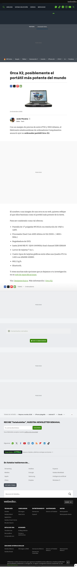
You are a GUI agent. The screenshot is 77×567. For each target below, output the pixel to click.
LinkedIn (44, 443)
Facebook (11, 86)
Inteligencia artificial (59, 476)
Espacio (55, 469)
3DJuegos (21, 511)
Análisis (31, 469)
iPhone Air (51, 59)
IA (64, 59)
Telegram (63, 7)
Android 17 (52, 414)
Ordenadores (29, 287)
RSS (36, 443)
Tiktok (59, 7)
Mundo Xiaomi (9, 523)
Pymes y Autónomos (22, 534)
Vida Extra (21, 514)
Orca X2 (48, 280)
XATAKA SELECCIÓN (21, 7)
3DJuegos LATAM (23, 549)
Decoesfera (8, 533)
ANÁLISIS (9, 7)
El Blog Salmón (23, 530)
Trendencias (8, 530)
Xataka (7, 511)
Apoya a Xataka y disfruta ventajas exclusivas (37, 452)
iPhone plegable (40, 414)
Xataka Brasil (9, 551)
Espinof (34, 514)
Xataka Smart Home (11, 520)
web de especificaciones (25, 274)
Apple (6, 476)
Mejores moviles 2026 (25, 414)
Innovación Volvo (42, 26)
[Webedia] (72, 1)
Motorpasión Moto (65, 514)
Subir (67, 502)
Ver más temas (10, 485)
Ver (39, 341)
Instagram (66, 7)
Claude (60, 414)
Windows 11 (56, 480)
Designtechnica (21, 280)
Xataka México (9, 549)
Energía (31, 472)
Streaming (8, 469)
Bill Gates (9, 59)
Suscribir (37, 428)
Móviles (7, 472)
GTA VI (59, 59)
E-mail (21, 86)
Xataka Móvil (9, 514)
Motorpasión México (64, 549)
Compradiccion (9, 536)
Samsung (32, 476)
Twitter (73, 7)
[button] (23, 119)
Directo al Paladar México (51, 549)
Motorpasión (64, 511)
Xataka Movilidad (58, 472)
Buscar (70, 494)
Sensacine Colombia (35, 552)
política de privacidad (31, 432)
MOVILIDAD (41, 7)
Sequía (17, 59)
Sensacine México (38, 549)
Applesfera (8, 517)
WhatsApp (56, 7)
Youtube (70, 7)
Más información (12, 565)
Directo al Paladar (51, 511)
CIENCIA (32, 7)
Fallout (24, 59)
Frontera (71, 59)
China (6, 480)
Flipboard (17, 86)
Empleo (31, 480)
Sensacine (35, 511)
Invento (43, 59)
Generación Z (33, 59)
